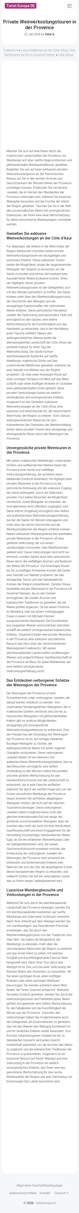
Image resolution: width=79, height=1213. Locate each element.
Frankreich (11, 50)
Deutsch (60, 1193)
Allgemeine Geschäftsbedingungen (39, 1185)
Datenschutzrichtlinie (23, 1193)
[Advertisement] (39, 105)
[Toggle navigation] (69, 6)
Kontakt (45, 1193)
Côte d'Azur (65, 55)
